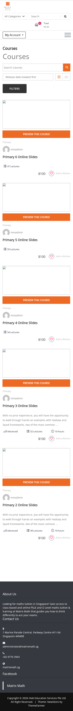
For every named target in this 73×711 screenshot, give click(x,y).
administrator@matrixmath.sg (20, 646)
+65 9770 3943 (11, 657)
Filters (15, 88)
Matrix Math (16, 686)
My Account (13, 35)
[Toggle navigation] (67, 35)
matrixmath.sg (11, 667)
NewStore (53, 702)
